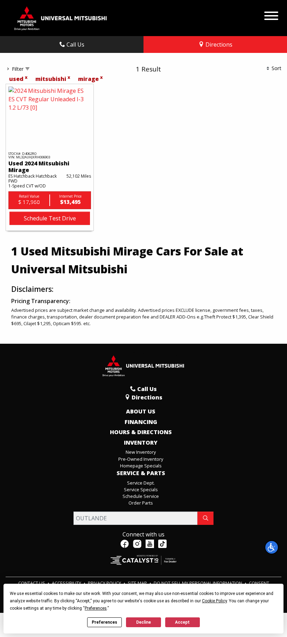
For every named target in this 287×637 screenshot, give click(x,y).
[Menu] (271, 14)
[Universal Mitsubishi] (60, 17)
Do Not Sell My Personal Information (198, 583)
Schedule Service (140, 496)
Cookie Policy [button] (214, 600)
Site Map (138, 583)
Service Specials (141, 489)
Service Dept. (141, 483)
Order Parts (140, 503)
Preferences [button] (96, 608)
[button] (272, 547)
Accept (182, 622)
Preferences (104, 622)
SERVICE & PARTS (141, 473)
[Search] (205, 518)
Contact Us (32, 583)
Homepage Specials (141, 466)
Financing (141, 422)
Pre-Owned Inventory (140, 459)
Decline (143, 622)
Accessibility (67, 583)
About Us (140, 412)
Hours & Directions (141, 432)
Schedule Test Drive (50, 218)
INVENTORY (141, 443)
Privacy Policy (105, 583)
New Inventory (141, 452)
